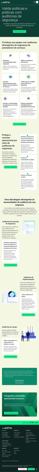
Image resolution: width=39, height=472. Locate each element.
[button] (37, 2)
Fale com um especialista (19, 31)
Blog (14, 451)
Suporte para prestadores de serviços (30, 439)
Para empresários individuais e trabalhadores (6, 446)
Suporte (15, 453)
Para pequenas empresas (6, 443)
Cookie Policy (25, 466)
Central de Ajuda (16, 450)
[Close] (35, 464)
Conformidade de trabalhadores (19, 437)
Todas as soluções (5, 442)
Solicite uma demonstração (11, 413)
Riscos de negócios (5, 435)
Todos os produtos (17, 432)
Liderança (3, 453)
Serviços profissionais (29, 434)
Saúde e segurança (5, 432)
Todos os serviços (29, 432)
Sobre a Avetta (4, 450)
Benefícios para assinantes (6, 454)
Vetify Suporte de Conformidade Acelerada (31, 441)
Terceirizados (16, 435)
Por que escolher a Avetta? (6, 451)
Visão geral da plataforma (6, 436)
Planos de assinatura (5, 456)
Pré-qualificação (16, 434)
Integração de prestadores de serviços (31, 436)
